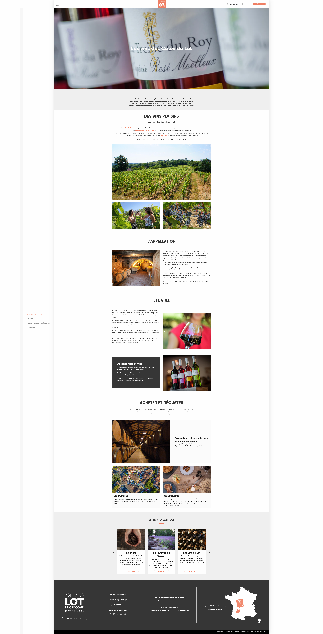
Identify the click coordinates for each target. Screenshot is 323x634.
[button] (233, 4)
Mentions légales (256, 631)
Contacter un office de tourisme (74, 619)
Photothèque (245, 631)
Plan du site (220, 631)
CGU (264, 631)
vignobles (164, 136)
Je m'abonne (117, 604)
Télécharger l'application (170, 601)
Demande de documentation (160, 610)
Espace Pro (229, 631)
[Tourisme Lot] (162, 4)
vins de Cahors (130, 128)
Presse (237, 631)
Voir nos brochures (182, 610)
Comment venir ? (215, 605)
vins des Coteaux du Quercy (145, 130)
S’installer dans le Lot (215, 609)
